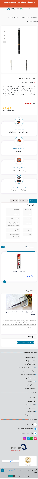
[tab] (33, 201)
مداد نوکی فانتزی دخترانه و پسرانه (25, 343)
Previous (36, 65)
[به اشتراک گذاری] (4, 32)
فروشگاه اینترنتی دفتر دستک (10, 470)
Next (2, 65)
